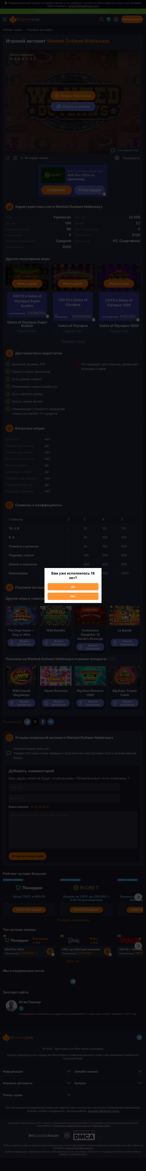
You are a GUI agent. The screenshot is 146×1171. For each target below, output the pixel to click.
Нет (73, 596)
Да (73, 586)
